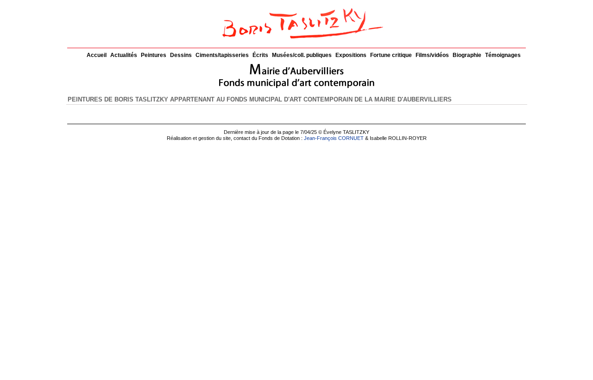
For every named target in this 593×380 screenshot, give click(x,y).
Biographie (467, 55)
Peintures (153, 55)
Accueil (97, 55)
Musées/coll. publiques (302, 55)
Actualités (123, 55)
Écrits (260, 55)
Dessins (181, 55)
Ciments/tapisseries (222, 55)
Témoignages (503, 55)
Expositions (350, 55)
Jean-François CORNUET (334, 138)
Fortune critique (391, 55)
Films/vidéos (432, 55)
